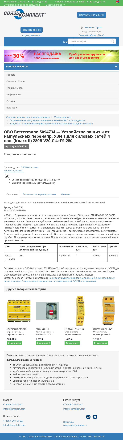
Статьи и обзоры (15, 81)
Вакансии (11, 107)
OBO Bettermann (30, 167)
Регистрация (95, 31)
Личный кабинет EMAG (91, 35)
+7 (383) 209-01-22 (13, 420)
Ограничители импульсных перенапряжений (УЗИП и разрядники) (59, 281)
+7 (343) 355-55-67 (73, 404)
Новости (11, 74)
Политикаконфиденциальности (75, 423)
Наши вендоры (14, 87)
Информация (13, 94)
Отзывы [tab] (65, 194)
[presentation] (12, 319)
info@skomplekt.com (14, 408)
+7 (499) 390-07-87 (31, 35)
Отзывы (10, 101)
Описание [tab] (12, 194)
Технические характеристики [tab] (39, 194)
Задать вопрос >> (55, 4)
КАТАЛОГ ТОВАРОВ (17, 66)
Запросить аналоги (13, 170)
